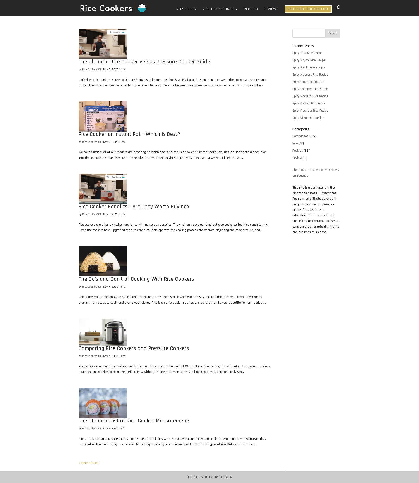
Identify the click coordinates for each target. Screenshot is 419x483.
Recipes (251, 9)
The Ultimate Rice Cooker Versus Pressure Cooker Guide (144, 61)
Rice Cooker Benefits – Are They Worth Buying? (134, 206)
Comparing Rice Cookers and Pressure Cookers (134, 348)
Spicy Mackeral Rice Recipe (310, 96)
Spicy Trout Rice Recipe (308, 82)
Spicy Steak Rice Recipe (308, 118)
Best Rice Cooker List (308, 9)
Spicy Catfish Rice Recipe (309, 103)
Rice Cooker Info (218, 9)
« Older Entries (88, 463)
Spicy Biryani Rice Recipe (309, 60)
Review (297, 158)
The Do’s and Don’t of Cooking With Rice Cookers (136, 279)
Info (123, 69)
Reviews (271, 9)
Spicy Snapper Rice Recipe (310, 89)
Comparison (300, 136)
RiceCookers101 (91, 69)
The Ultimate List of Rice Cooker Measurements (135, 420)
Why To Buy (186, 9)
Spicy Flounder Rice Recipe (310, 111)
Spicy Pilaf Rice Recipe (307, 53)
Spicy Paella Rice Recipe (308, 67)
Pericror (225, 477)
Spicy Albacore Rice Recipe (310, 75)
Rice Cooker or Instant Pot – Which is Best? (129, 134)
